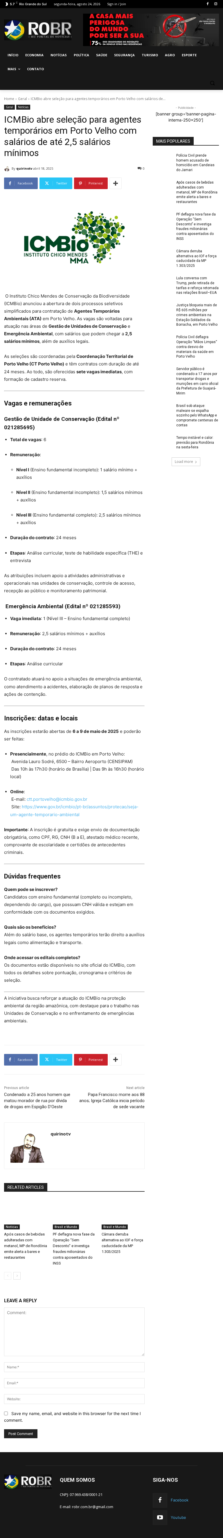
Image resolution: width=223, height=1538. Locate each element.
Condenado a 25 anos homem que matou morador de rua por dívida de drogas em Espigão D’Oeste (37, 1100)
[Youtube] (160, 1517)
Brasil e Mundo (66, 1227)
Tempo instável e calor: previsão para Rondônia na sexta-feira (195, 443)
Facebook (179, 1500)
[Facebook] (207, 4)
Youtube (178, 1517)
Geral (22, 98)
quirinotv (24, 168)
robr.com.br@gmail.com (92, 1506)
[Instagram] (215, 4)
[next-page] (17, 1276)
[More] (115, 183)
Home (9, 98)
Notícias (23, 107)
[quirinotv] (8, 168)
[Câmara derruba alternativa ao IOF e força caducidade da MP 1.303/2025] (123, 1214)
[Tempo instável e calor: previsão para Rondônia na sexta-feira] (162, 442)
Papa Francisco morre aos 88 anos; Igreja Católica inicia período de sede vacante (112, 1100)
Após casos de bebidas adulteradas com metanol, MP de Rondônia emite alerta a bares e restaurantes (25, 1246)
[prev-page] (7, 1276)
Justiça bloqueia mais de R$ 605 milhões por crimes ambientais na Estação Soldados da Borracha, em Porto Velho (196, 315)
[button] (212, 83)
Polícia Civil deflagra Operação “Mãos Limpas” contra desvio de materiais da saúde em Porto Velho (196, 346)
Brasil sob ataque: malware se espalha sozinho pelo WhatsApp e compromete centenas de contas (197, 415)
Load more (184, 461)
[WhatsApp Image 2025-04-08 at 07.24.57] (151, 30)
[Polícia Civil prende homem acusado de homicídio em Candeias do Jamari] (162, 160)
